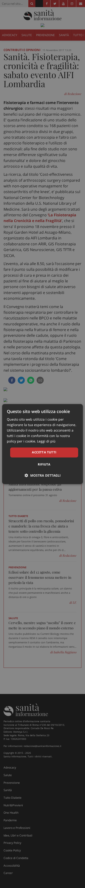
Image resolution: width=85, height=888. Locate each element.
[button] (43, 475)
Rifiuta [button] (44, 464)
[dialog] (42, 444)
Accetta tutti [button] (44, 452)
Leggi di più (46, 441)
